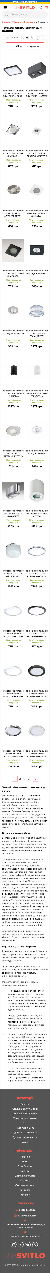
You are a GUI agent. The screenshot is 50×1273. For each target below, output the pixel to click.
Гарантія (25, 1180)
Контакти (25, 1190)
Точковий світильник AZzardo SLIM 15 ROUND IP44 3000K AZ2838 (37, 574)
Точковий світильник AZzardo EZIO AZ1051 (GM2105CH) (13, 153)
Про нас (25, 1156)
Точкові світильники (25, 1113)
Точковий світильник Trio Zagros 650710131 (37, 452)
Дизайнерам (25, 1166)
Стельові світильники (25, 1109)
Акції (25, 1142)
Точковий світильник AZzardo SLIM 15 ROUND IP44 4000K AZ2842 (13, 694)
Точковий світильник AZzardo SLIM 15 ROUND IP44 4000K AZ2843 (37, 634)
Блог (25, 1161)
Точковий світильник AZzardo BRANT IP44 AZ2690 (37, 513)
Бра (25, 1123)
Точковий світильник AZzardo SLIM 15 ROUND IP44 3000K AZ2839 (13, 634)
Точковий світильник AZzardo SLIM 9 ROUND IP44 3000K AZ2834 (37, 694)
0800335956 (27, 1210)
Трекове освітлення (25, 1118)
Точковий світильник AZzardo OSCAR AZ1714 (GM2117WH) (13, 453)
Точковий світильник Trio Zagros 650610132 (37, 272)
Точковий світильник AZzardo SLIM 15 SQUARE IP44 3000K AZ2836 (13, 93)
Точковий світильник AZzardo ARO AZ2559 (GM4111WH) (37, 393)
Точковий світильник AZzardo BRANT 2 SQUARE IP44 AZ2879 (37, 93)
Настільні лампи (25, 1128)
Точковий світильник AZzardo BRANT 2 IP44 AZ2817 (13, 513)
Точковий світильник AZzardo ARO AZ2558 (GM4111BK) (13, 393)
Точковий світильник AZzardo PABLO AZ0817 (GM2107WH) (37, 153)
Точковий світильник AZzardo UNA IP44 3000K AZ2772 (37, 333)
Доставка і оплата (25, 1175)
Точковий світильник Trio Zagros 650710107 (13, 332)
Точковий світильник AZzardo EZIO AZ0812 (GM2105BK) (13, 273)
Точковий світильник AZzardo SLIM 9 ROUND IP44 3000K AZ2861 (13, 754)
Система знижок (25, 1185)
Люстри (25, 1104)
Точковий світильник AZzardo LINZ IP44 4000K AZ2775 (13, 574)
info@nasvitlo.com (27, 1216)
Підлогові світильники (25, 1132)
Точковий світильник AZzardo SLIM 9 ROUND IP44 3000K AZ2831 (37, 754)
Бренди (25, 1171)
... (24, 778)
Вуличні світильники (25, 1137)
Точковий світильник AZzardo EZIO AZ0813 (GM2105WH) (37, 213)
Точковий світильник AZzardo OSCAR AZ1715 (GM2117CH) (13, 213)
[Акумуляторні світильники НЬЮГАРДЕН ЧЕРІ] (25, 37)
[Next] (35, 778)
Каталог (25, 1194)
